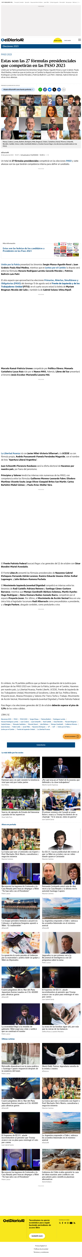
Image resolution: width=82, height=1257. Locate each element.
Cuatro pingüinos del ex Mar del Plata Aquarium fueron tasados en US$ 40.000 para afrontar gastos (20, 992)
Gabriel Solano (5, 724)
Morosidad (62, 2)
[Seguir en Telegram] (65, 1223)
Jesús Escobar (5, 727)
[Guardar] (64, 89)
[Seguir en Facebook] (62, 1223)
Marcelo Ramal (33, 724)
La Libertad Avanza (10, 453)
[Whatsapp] (40, 89)
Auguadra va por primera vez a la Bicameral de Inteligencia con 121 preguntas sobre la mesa (56, 957)
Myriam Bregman (71, 722)
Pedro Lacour (6, 893)
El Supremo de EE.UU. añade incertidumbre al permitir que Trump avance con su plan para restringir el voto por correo (60, 993)
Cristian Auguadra (54, 2)
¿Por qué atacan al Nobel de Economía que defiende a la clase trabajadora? (61, 781)
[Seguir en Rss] (74, 1223)
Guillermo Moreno (71, 724)
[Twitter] (54, 89)
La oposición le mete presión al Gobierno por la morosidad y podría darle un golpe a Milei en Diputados (20, 957)
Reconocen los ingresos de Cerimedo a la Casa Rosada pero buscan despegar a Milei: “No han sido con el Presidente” (20, 888)
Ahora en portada (9, 824)
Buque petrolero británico (37, 2)
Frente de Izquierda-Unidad (26, 729)
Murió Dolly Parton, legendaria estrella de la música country (60, 1067)
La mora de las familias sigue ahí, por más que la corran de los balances (60, 1027)
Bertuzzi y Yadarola (77, 2)
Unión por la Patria (10, 264)
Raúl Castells (47, 722)
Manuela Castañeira (19, 724)
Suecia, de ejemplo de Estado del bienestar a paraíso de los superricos (20, 813)
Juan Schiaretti (36, 722)
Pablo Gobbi (16, 727)
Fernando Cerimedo (19, 2)
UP (49, 727)
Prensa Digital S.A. (41, 1246)
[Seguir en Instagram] (68, 1223)
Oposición (27, 2)
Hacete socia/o (58, 40)
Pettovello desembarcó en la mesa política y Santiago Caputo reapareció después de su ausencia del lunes (20, 1068)
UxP (53, 727)
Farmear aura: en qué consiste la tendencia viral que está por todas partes (20, 781)
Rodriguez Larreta (59, 719)
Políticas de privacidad (41, 1249)
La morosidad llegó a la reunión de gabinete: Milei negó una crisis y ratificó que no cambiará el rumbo (19, 1029)
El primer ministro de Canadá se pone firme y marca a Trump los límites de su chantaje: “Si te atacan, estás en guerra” (59, 814)
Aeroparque (69, 2)
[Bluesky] (50, 89)
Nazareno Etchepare (38, 727)
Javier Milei (46, 2)
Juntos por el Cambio (55, 267)
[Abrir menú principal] (79, 40)
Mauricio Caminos (7, 859)
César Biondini (58, 722)
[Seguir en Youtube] (71, 1223)
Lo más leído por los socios (12, 753)
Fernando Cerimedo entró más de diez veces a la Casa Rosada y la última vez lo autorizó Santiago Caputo (59, 888)
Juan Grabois (25, 722)
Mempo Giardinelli (57, 724)
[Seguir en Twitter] (60, 1223)
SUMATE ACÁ (37, 1236)
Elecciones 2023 (10, 46)
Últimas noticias (8, 1039)
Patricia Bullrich (46, 719)
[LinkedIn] (59, 89)
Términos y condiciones (41, 1252)
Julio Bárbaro (44, 724)
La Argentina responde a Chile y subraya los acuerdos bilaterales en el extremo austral (60, 923)
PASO (69, 160)
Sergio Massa (34, 719)
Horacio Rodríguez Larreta (9, 722)
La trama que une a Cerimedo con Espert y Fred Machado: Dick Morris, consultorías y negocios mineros (21, 854)
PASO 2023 (23, 719)
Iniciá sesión (67, 40)
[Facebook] (45, 89)
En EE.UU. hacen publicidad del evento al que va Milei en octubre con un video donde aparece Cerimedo (60, 854)
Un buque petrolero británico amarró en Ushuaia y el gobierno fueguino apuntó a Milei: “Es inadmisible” (20, 923)
